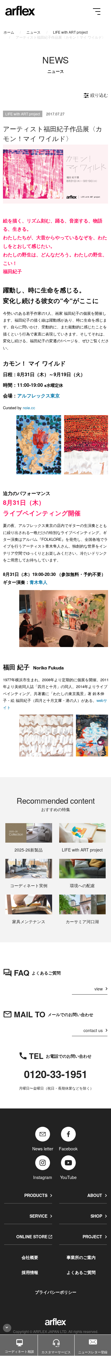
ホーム (9, 32)
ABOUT (94, 1195)
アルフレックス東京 (38, 395)
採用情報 (30, 1272)
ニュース (33, 32)
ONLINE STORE (31, 1236)
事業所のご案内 (81, 1257)
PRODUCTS (35, 1195)
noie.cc (29, 407)
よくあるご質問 (81, 1272)
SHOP (96, 1216)
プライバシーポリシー (55, 1292)
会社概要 (30, 1257)
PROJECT (92, 1236)
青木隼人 (38, 582)
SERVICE (38, 1216)
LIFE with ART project (70, 32)
